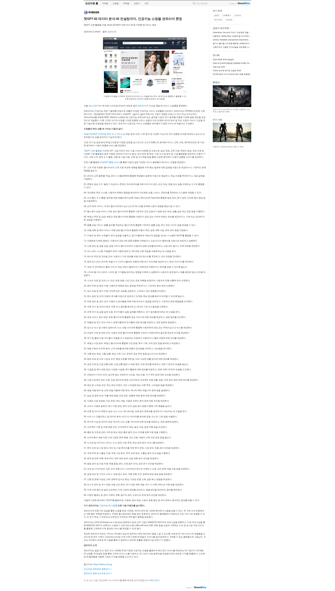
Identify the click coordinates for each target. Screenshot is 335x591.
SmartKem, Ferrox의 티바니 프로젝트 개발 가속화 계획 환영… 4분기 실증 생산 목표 (247, 32)
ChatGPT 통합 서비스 (110, 162)
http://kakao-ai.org (102, 564)
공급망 (216, 15)
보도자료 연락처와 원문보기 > (98, 569)
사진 (146, 3)
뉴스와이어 (95, 105)
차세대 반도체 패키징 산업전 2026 (227, 70)
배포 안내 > (155, 580)
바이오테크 (218, 19)
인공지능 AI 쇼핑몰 (108, 505)
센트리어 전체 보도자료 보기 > (98, 573)
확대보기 (184, 91)
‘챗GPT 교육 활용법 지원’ (95, 150)
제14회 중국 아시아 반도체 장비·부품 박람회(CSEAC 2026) (237, 74)
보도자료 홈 (91, 3)
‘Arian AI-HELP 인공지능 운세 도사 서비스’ (103, 134)
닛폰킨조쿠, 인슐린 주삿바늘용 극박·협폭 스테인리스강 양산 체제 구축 (242, 47)
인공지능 (237, 15)
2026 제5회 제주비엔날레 (223, 59)
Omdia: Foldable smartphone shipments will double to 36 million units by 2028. (248, 39)
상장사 (137, 3)
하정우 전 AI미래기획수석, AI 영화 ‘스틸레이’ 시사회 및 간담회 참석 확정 (231, 110)
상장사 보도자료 (221, 28)
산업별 (116, 3)
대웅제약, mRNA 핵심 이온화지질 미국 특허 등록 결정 (235, 36)
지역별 (105, 3)
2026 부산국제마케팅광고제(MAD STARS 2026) (232, 63)
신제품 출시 (226, 15)
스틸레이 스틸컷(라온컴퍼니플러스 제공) (228, 146)
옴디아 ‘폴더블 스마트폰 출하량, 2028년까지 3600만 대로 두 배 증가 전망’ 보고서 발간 (248, 43)
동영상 (216, 82)
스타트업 (229, 19)
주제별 (126, 3)
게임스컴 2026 (219, 67)
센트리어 (112, 31)
